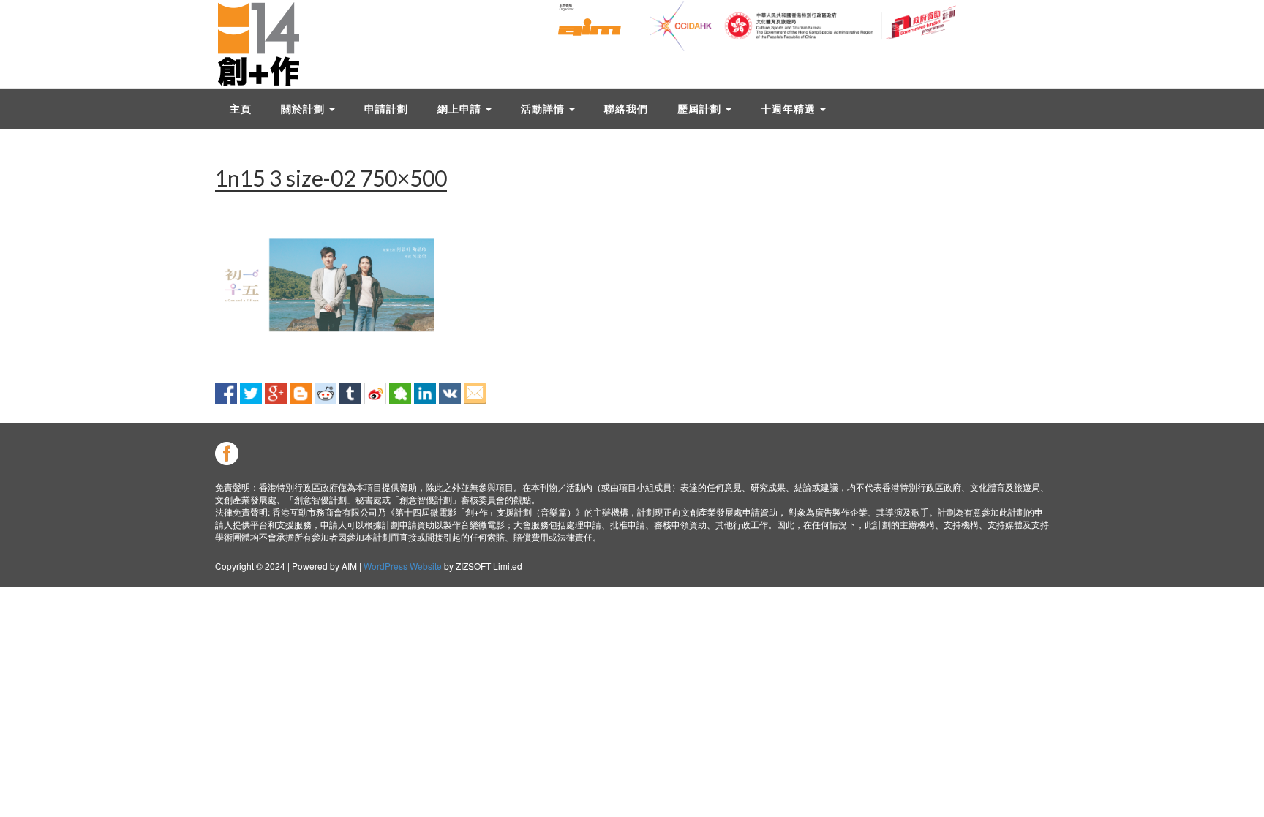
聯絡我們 (626, 108)
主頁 (241, 108)
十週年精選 (790, 108)
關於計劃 (304, 108)
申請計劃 (386, 108)
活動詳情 (544, 108)
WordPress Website (403, 566)
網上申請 (460, 108)
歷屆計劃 (700, 108)
